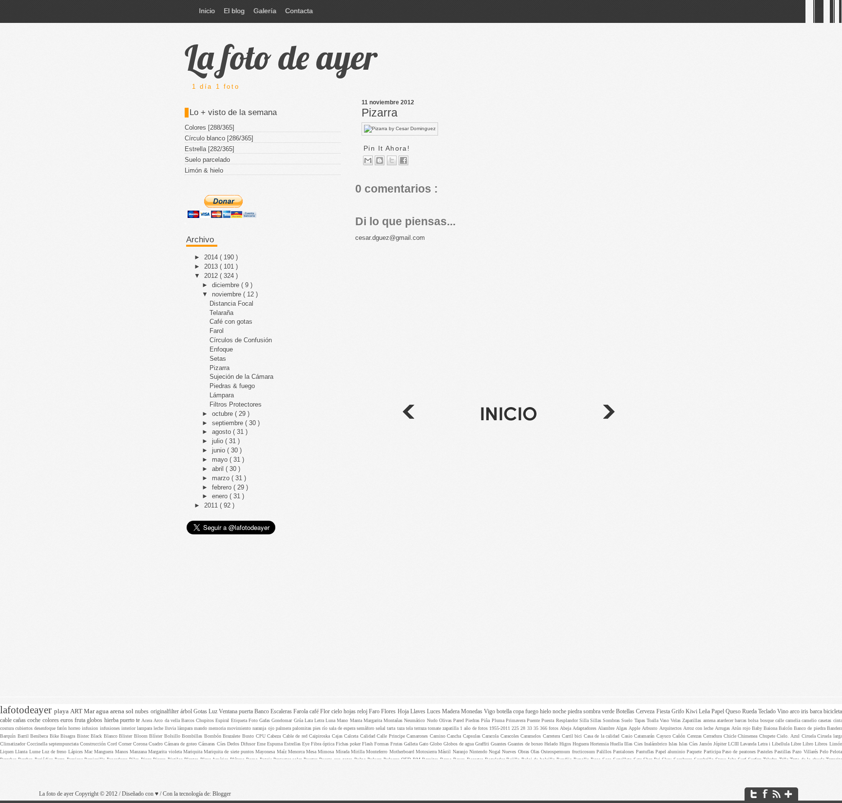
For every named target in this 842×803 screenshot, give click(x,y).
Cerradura (713, 736)
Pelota (836, 751)
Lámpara (222, 395)
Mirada (343, 751)
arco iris (800, 711)
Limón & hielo (204, 170)
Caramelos (531, 736)
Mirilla (358, 751)
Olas (536, 751)
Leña (705, 711)
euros (67, 720)
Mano (343, 720)
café (314, 711)
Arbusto (650, 728)
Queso (734, 711)
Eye (306, 743)
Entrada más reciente (609, 413)
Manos (122, 751)
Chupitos (205, 720)
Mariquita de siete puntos (229, 751)
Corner (125, 743)
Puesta (548, 720)
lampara (145, 728)
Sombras (612, 720)
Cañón (679, 736)
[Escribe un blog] (379, 160)
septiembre (228, 423)
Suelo (627, 720)
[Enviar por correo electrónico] (368, 160)
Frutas (397, 743)
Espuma (275, 743)
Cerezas (695, 736)
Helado (551, 743)
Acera (147, 720)
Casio (627, 736)
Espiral (222, 720)
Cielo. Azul (789, 736)
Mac (89, 751)
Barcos (188, 720)
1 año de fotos (474, 728)
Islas (674, 743)
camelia (793, 720)
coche (34, 720)
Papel (718, 711)
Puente (534, 720)
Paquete (695, 751)
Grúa (299, 720)
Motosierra (427, 751)
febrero (222, 487)
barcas (741, 720)
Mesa (312, 751)
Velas (676, 720)
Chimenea (748, 736)
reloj (363, 711)
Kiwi (692, 711)
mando (201, 728)
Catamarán (645, 736)
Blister (126, 736)
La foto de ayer (281, 57)
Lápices (76, 751)
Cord (112, 743)
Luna (331, 720)
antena (710, 720)
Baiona (771, 728)
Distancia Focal (231, 303)
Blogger (221, 794)
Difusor (249, 743)
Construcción (93, 743)
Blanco (111, 736)
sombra (592, 711)
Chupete (768, 736)
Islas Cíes (689, 743)
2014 (212, 257)
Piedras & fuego (232, 386)
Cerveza (646, 711)
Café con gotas (231, 321)
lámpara (185, 728)
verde (609, 711)
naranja (260, 728)
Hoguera (581, 743)
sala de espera (343, 728)
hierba (112, 720)
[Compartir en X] (392, 160)
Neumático (415, 720)
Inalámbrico (656, 743)
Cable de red (296, 736)
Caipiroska (320, 736)
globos (95, 720)
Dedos (234, 743)
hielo (546, 711)
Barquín (9, 736)
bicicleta (832, 711)
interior (129, 728)
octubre (223, 413)
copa (519, 711)
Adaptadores (585, 728)
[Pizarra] (400, 128)
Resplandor (567, 720)
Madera (451, 711)
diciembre (226, 285)
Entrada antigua (408, 413)
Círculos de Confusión (241, 340)
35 (537, 728)
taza (401, 728)
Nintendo (479, 751)
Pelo (825, 751)
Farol (217, 330)
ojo (272, 728)
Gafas (265, 720)
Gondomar (282, 720)
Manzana (139, 751)
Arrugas (723, 728)
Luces (434, 711)
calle (780, 720)
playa (62, 711)
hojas (350, 711)
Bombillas (193, 736)
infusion (90, 728)
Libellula (781, 743)
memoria (218, 728)
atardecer (726, 720)
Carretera (552, 736)
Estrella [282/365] (209, 149)
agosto (222, 431)
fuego (532, 711)
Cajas (338, 736)
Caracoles (510, 736)
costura (7, 728)
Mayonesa (265, 751)
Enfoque (221, 349)
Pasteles (765, 751)
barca (816, 711)
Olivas (446, 720)
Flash (368, 743)
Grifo (678, 711)
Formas (382, 743)
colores (51, 720)
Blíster (156, 736)
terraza (421, 728)
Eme (262, 743)
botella (505, 711)
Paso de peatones (739, 751)
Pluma (499, 720)
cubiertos (24, 728)
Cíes (222, 743)
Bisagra (68, 736)
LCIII (734, 743)
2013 (212, 266)
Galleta (411, 743)
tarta (392, 728)
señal (381, 728)
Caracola (491, 736)
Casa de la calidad (602, 736)
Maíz (282, 751)
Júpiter (720, 743)
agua (103, 711)
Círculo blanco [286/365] (219, 138)
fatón (62, 728)
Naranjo (461, 751)
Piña (486, 720)
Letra (319, 720)
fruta (81, 720)
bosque (767, 720)
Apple (635, 728)
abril (219, 468)
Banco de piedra (810, 728)
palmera (284, 728)
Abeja (566, 728)
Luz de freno (55, 751)
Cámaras (207, 743)
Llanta (22, 751)
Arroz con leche (699, 728)
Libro (809, 743)
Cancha (455, 736)
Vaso (665, 720)
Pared (459, 720)
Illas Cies (634, 743)
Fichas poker (349, 743)
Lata (309, 720)
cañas (20, 720)
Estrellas (293, 743)
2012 (212, 275)
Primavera (516, 720)
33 (530, 728)
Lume (35, 751)
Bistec (84, 736)
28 (523, 728)
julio (218, 441)
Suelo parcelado (207, 159)
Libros (822, 743)
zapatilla (451, 728)
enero (221, 496)
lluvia (171, 728)
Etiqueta (240, 720)
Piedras (473, 720)
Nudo (433, 720)
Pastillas (783, 751)
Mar (90, 711)
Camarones (418, 736)
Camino (438, 736)
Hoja (404, 711)
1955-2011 (500, 728)
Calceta (352, 736)
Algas (622, 728)
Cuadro (156, 743)
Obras (524, 751)
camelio (810, 720)
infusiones (110, 728)
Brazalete (232, 736)
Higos (566, 743)
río (325, 728)
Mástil (445, 751)
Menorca (297, 751)
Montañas (393, 720)
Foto (254, 720)
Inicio (207, 11)
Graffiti (483, 743)
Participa (713, 751)
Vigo (490, 711)
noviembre (227, 294)
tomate (435, 728)
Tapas (640, 720)
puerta (246, 711)
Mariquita (193, 751)
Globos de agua (459, 743)
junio (219, 450)
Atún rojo (741, 728)
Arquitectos (671, 728)
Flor (325, 711)
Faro (375, 711)
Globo (436, 743)
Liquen (7, 751)
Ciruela (810, 736)
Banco (262, 711)
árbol (186, 711)
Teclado (767, 711)
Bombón (213, 736)
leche (159, 728)
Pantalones (624, 751)
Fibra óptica (323, 743)
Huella (617, 743)
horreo (75, 728)
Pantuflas (645, 751)
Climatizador (13, 743)
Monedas (472, 711)
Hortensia (600, 743)
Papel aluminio (671, 751)
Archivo (200, 239)
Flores (389, 711)
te (138, 720)
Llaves (418, 711)
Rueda (750, 711)
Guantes (499, 743)
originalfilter (165, 711)
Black (97, 736)
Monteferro (377, 751)
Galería (264, 11)
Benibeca (40, 736)
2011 (212, 505)
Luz (214, 711)
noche (560, 711)
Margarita (373, 720)
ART (77, 711)
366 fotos (550, 728)
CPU (262, 736)
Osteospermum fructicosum (568, 751)
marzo (221, 478)
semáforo (366, 728)
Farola (301, 711)
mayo (221, 459)
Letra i (765, 743)
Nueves (509, 751)
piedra (575, 711)
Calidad (368, 736)
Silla (584, 720)
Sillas (596, 720)
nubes (142, 711)
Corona (141, 743)
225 (516, 728)
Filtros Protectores (236, 404)
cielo (337, 711)
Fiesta (663, 711)
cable (6, 720)
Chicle (731, 736)
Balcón (786, 728)
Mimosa (326, 751)
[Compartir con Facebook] (403, 160)
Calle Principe (391, 736)
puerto (128, 720)
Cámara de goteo (181, 743)
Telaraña (221, 312)
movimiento (239, 728)
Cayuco (664, 736)
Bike (55, 736)
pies (317, 728)
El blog (234, 11)
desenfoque (45, 728)
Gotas (201, 711)
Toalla (653, 720)
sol (130, 711)
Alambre (607, 728)
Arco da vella (167, 720)
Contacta (299, 11)
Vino (783, 711)
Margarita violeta (165, 751)
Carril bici (573, 736)
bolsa (754, 720)
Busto (249, 736)
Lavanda (749, 743)
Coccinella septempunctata (53, 743)
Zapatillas (692, 720)
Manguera (104, 751)
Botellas (626, 711)
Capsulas (472, 736)
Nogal (495, 751)
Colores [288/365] (209, 127)
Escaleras (281, 711)
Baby (758, 728)
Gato (424, 743)
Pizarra (380, 112)
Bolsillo (173, 736)
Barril (24, 736)
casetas (825, 720)
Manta (357, 720)
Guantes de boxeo (526, 743)
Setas (218, 358)
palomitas (302, 728)
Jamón (706, 743)
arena (118, 711)
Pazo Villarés (806, 751)
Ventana (229, 711)
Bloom (142, 736)
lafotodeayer (27, 709)
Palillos (604, 751)
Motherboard (402, 751)
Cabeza (275, 736)
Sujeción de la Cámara (241, 376)
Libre (797, 743)
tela (410, 728)
